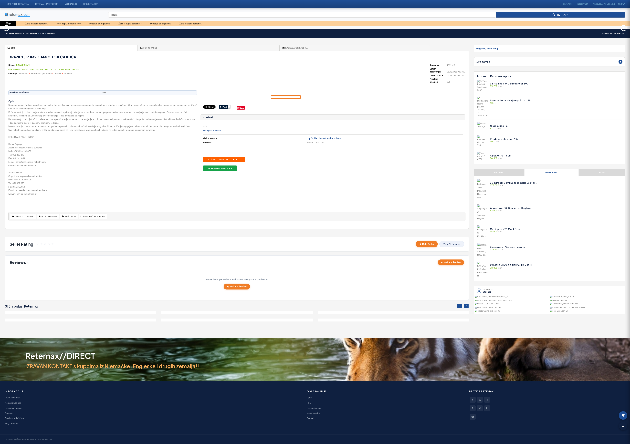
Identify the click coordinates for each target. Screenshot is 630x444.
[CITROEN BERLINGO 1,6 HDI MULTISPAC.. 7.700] (587, 308)
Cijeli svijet (582, 4)
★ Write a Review (451, 262)
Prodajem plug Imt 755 (504, 138)
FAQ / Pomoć (11, 423)
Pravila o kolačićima (14, 418)
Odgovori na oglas (220, 168)
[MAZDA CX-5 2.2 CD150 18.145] (512, 304)
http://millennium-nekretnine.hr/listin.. (324, 138)
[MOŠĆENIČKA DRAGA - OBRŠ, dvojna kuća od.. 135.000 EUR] (237, 320)
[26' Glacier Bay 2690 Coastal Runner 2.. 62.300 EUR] (405, 27)
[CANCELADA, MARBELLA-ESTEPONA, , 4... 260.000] (512, 297)
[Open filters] (623, 415)
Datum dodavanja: (435, 70)
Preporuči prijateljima (94, 216)
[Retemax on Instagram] (480, 408)
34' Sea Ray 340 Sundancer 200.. (510, 83)
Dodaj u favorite (49, 216)
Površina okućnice (19, 93)
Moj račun (71, 4)
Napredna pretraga (613, 33)
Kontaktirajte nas (13, 403)
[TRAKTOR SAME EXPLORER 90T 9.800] (512, 311)
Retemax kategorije (46, 4)
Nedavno (499, 172)
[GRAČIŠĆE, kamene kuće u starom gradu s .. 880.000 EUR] (393, 320)
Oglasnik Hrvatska (18, 4)
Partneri (310, 418)
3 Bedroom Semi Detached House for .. (514, 182)
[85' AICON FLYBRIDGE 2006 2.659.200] (587, 297)
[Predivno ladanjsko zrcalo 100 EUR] (225, 27)
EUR (496, 86)
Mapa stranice (313, 413)
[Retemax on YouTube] (473, 417)
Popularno (551, 172)
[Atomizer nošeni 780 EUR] (135, 27)
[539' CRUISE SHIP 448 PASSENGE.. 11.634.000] (512, 301)
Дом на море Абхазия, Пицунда (508, 246)
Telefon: (207, 142)
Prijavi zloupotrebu (24, 216)
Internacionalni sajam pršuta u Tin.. (511, 100)
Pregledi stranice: (434, 80)
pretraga (561, 14)
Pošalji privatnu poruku (224, 159)
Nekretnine (31, 33)
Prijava (621, 4)
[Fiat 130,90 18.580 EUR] (495, 27)
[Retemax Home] (17, 15)
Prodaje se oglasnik (66, 23)
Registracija (90, 4)
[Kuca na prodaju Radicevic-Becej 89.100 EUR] (393, 312)
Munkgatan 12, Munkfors (505, 228)
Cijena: (11, 65)
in (487, 408)
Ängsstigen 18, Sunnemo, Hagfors (510, 208)
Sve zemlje (483, 61)
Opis (13, 48)
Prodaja (51, 33)
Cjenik (310, 397)
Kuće (42, 33)
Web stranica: (210, 138)
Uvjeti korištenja (12, 397)
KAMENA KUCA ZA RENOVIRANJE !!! (511, 265)
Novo (602, 172)
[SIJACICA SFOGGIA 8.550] (587, 301)
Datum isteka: (437, 75)
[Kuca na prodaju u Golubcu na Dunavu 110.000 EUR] (80, 312)
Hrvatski (567, 4)
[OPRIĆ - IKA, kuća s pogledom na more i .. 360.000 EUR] (237, 312)
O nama (8, 413)
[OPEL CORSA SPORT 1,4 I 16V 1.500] (512, 308)
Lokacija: (13, 73)
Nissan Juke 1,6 (499, 125)
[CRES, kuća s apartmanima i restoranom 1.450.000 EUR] (80, 320)
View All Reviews (451, 244)
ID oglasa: (435, 65)
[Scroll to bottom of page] (623, 426)
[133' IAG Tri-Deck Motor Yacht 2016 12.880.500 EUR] (45, 27)
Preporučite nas (314, 408)
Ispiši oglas (70, 216)
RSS (309, 403)
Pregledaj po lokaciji (604, 4)
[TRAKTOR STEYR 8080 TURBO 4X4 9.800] (587, 304)
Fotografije (150, 48)
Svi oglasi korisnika (212, 130)
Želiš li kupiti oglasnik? (97, 23)
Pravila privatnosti (13, 408)
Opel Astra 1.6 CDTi (502, 155)
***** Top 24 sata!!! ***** (36, 23)
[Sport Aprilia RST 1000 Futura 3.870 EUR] (315, 27)
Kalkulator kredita (296, 48)
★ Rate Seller (426, 244)
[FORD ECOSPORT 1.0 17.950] (587, 311)
